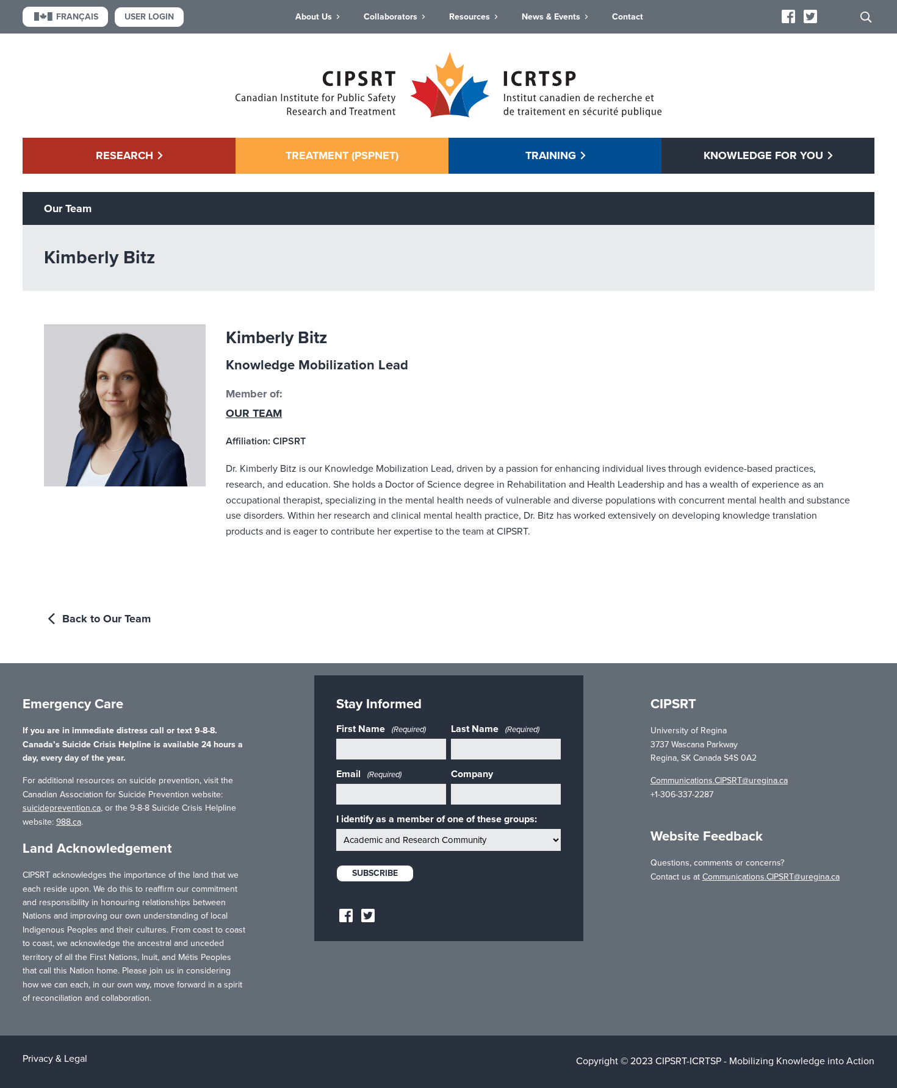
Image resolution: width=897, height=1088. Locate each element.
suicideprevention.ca (62, 808)
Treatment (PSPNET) (342, 155)
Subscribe (375, 873)
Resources (469, 17)
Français (77, 17)
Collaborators (390, 17)
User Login (149, 17)
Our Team (254, 413)
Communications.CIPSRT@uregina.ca (719, 780)
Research (124, 155)
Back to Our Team (105, 618)
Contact (627, 17)
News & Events (551, 17)
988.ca (68, 822)
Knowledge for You (763, 155)
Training (550, 155)
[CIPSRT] (448, 114)
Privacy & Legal (55, 1059)
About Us (313, 17)
